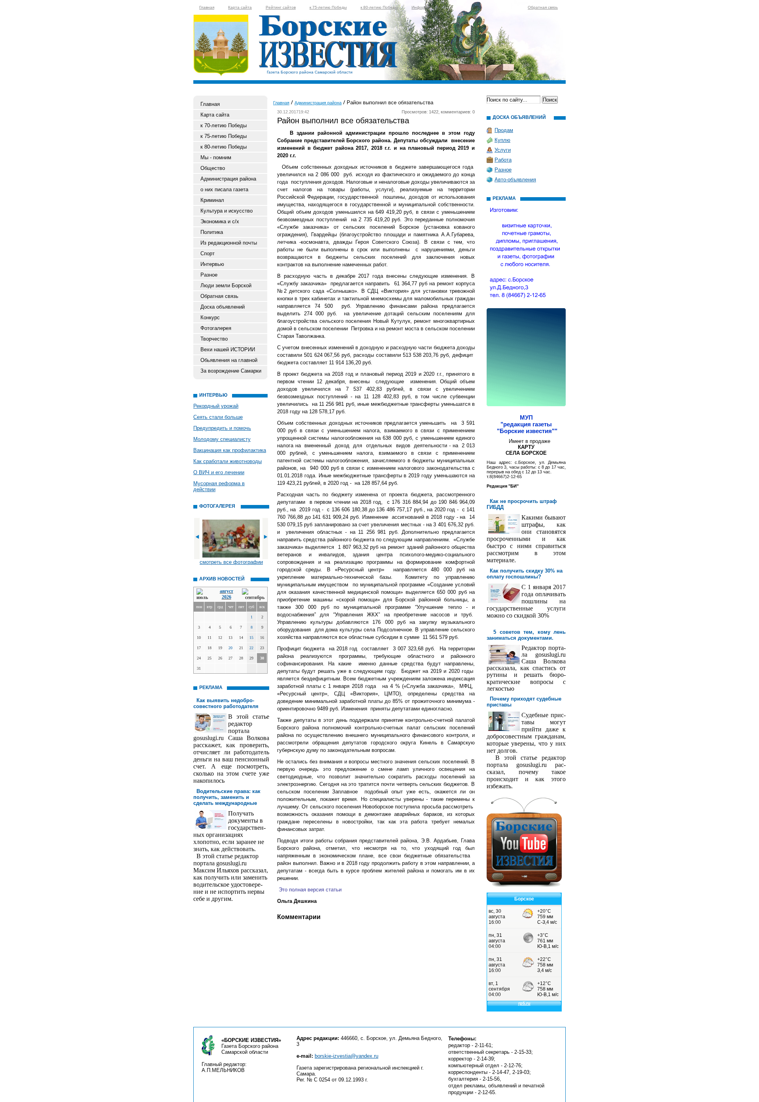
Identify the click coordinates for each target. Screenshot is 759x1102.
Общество (212, 168)
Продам (504, 130)
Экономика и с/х (219, 221)
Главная (206, 7)
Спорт (207, 253)
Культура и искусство (226, 211)
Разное (208, 275)
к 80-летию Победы (379, 7)
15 (251, 637)
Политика (211, 232)
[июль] (203, 594)
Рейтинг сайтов (281, 7)
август (226, 591)
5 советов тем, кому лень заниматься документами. (526, 635)
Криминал (212, 200)
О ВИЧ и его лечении (218, 472)
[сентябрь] (253, 594)
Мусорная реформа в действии (219, 486)
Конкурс (210, 317)
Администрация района (228, 179)
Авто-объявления (515, 180)
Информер (422, 7)
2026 (226, 597)
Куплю (502, 140)
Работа (503, 160)
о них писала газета (224, 189)
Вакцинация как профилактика (229, 450)
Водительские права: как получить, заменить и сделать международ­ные (227, 797)
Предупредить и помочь (222, 428)
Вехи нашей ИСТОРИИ (227, 349)
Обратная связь (543, 7)
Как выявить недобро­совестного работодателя (226, 703)
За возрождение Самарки (230, 371)
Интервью (212, 264)
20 (230, 648)
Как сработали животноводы (227, 461)
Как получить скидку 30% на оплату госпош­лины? (525, 574)
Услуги (503, 150)
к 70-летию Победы (223, 125)
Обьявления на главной (228, 360)
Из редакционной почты (228, 243)
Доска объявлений (222, 307)
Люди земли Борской (225, 285)
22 (251, 648)
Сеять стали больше (218, 417)
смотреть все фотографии (231, 562)
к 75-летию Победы (328, 7)
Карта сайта (240, 7)
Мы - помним (215, 157)
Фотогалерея (215, 328)
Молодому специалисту (222, 439)
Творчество (214, 339)
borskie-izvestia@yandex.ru (346, 1056)
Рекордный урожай (215, 406)
